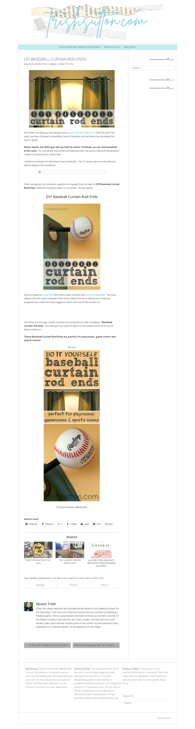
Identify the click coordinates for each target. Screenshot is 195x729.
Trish (44, 64)
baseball (33, 578)
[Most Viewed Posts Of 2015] (38, 550)
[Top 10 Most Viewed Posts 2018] (70, 550)
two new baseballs (95, 295)
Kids (71, 64)
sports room (97, 578)
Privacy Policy (112, 47)
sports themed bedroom (81, 132)
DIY (66, 64)
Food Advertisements (156, 59)
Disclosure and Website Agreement (79, 47)
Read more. (61, 687)
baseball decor (45, 578)
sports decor (85, 578)
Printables (130, 47)
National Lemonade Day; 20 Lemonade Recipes (96, 645)
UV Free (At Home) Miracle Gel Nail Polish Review (49, 645)
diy (54, 578)
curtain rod (47, 295)
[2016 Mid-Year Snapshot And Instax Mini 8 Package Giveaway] (101, 550)
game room (62, 578)
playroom (73, 578)
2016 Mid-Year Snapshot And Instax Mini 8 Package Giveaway (101, 563)
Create (61, 64)
